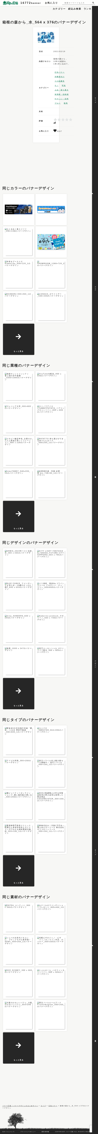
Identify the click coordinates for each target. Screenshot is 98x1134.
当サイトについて (8, 1131)
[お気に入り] (55, 131)
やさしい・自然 (62, 99)
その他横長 (60, 81)
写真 (64, 85)
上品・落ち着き (62, 90)
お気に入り (51, 3)
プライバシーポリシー (28, 1131)
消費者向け (60, 77)
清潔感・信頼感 (62, 94)
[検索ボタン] (93, 3)
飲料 (66, 103)
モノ (57, 85)
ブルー (58, 103)
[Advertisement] (45, 11)
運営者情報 (45, 1131)
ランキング (90, 9)
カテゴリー (59, 9)
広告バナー (60, 72)
